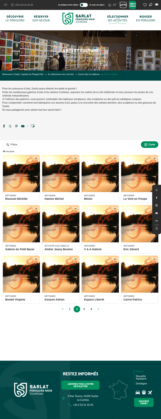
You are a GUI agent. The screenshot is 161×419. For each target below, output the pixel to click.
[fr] (156, 4)
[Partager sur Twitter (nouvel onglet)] (10, 127)
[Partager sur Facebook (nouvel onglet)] (4, 127)
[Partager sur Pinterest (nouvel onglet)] (16, 127)
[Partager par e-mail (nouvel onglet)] (22, 127)
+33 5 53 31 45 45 (24, 5)
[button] (156, 4)
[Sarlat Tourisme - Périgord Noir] (78, 19)
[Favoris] (145, 5)
